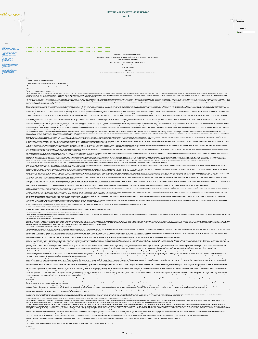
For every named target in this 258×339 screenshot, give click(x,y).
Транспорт (4, 67)
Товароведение (6, 66)
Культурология (5, 59)
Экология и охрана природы (9, 55)
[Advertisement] (36, 4)
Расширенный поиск (243, 34)
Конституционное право (8, 72)
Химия (3, 54)
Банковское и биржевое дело (9, 70)
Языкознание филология (8, 53)
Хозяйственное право (7, 60)
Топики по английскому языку (9, 52)
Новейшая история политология (10, 50)
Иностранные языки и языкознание (11, 61)
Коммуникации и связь (8, 71)
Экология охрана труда (8, 69)
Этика (3, 73)
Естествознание (6, 57)
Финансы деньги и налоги (8, 48)
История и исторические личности (11, 63)
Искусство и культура (7, 58)
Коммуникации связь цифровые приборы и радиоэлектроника (10, 65)
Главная (4, 47)
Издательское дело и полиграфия (10, 49)
